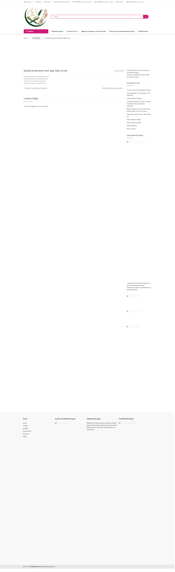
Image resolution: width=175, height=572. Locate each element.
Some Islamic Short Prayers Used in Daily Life (139, 115)
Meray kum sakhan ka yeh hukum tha (35, 88)
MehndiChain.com (37, 566)
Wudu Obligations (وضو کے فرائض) (103, 1)
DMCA (25, 436)
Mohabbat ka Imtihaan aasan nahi (113, 88)
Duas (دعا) (38, 1)
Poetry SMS (36, 38)
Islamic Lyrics (27, 1)
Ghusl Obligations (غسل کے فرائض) (81, 1)
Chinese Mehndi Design (134, 119)
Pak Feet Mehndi (132, 125)
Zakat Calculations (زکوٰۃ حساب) (135, 1)
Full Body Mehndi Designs (134, 98)
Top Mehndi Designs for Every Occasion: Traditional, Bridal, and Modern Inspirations (139, 104)
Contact (25, 425)
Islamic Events (119, 1)
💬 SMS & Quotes (142, 31)
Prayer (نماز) (47, 1)
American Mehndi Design (134, 122)
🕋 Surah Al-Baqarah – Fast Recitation (93, 31)
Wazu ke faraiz (131, 129)
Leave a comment (119, 70)
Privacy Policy (27, 431)
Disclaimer (26, 434)
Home (25, 38)
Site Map (25, 428)
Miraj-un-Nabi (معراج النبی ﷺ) (61, 1)
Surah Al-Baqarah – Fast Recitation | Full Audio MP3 (138, 94)
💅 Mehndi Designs (57, 31)
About (24, 423)
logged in (34, 106)
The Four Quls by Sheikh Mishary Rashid (122, 31)
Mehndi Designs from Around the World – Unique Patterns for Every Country (139, 110)
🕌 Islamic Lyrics (71, 31)
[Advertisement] (87, 55)
